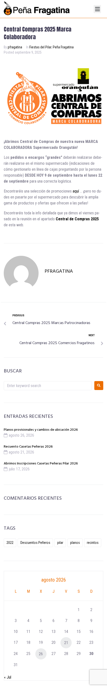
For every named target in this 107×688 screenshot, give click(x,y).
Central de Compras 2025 (77, 219)
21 (66, 642)
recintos (93, 543)
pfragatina (15, 47)
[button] (97, 9)
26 (41, 654)
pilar (60, 543)
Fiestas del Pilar (40, 47)
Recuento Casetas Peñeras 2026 (28, 447)
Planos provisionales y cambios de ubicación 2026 (41, 430)
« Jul (7, 677)
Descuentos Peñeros (35, 543)
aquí (76, 191)
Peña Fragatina (63, 47)
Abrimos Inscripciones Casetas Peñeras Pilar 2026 (41, 463)
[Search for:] (48, 385)
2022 (9, 543)
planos (75, 543)
